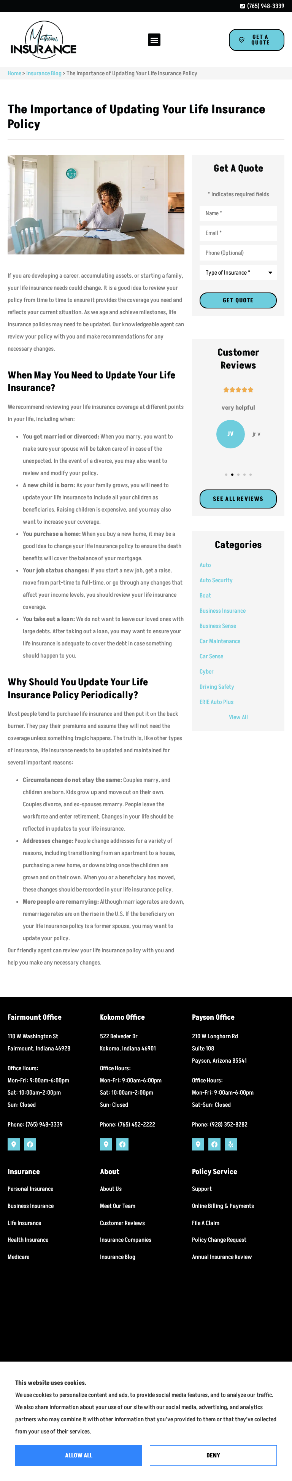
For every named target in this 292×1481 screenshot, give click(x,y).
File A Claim (205, 1223)
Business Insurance (31, 1206)
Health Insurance (28, 1240)
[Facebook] (30, 1144)
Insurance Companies (125, 1240)
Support (202, 1189)
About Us (111, 1189)
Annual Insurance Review (222, 1257)
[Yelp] (231, 1144)
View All (238, 717)
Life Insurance (24, 1223)
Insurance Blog (44, 73)
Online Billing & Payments (223, 1206)
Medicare (18, 1257)
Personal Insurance (30, 1189)
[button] (154, 39)
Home (14, 73)
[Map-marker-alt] (14, 1144)
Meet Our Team (117, 1206)
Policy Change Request (219, 1240)
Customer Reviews (122, 1223)
